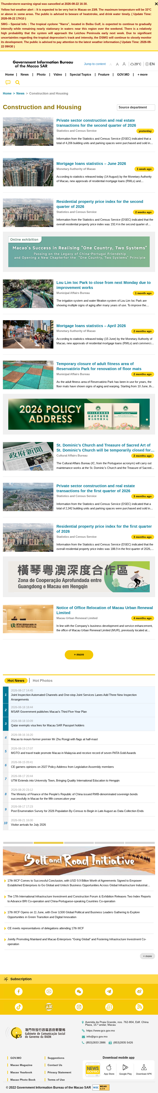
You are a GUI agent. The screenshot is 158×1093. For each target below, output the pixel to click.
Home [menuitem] (9, 74)
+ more (147, 946)
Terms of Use (56, 1079)
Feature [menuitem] (103, 74)
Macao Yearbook (21, 1072)
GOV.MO (15, 1057)
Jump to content (95, 64)
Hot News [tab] (16, 681)
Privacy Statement (59, 1072)
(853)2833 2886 (96, 1042)
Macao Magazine (21, 1065)
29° (138, 64)
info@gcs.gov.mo (97, 1036)
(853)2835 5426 (123, 1042)
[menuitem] (25, 74)
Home (7, 93)
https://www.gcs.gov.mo (100, 1030)
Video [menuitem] (58, 74)
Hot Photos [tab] (43, 681)
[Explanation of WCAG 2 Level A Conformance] (100, 1087)
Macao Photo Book (22, 1079)
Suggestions (56, 1057)
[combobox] (136, 108)
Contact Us (55, 1065)
